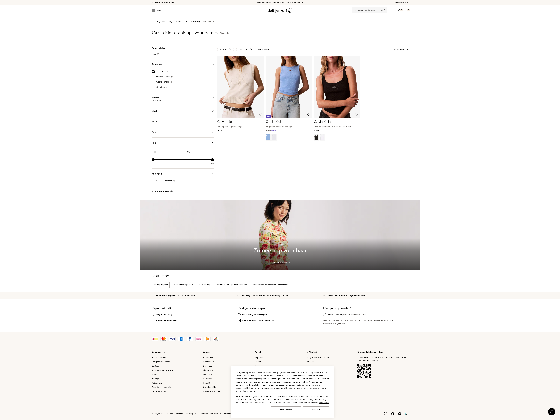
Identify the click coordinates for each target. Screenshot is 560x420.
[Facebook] (392, 413)
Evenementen (312, 366)
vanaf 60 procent (165, 181)
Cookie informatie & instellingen (181, 413)
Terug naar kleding (163, 21)
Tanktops (162, 71)
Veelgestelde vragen (161, 362)
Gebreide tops (164, 82)
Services (310, 362)
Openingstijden (210, 387)
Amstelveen (208, 362)
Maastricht (207, 374)
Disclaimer (229, 413)
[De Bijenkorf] (280, 10)
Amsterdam (208, 357)
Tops (155, 54)
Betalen (155, 374)
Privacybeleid (158, 413)
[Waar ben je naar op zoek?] (355, 10)
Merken (258, 362)
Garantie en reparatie (161, 387)
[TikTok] (406, 413)
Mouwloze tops (164, 76)
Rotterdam (207, 378)
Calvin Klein (244, 49)
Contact (155, 366)
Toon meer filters (160, 191)
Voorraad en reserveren (162, 370)
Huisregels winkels (211, 391)
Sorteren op (399, 49)
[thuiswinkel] (216, 340)
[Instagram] (385, 413)
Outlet (257, 366)
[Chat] (551, 411)
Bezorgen (156, 378)
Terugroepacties (159, 391)
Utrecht (206, 383)
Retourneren (157, 383)
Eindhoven (208, 370)
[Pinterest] (399, 413)
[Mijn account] (392, 10)
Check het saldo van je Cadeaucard (258, 320)
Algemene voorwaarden (210, 413)
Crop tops (162, 87)
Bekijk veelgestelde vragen (254, 314)
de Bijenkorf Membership (317, 357)
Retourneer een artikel (166, 320)
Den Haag (207, 366)
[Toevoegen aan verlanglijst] (260, 114)
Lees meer (324, 402)
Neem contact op (336, 314)
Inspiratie (259, 357)
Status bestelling (159, 357)
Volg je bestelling (164, 314)
